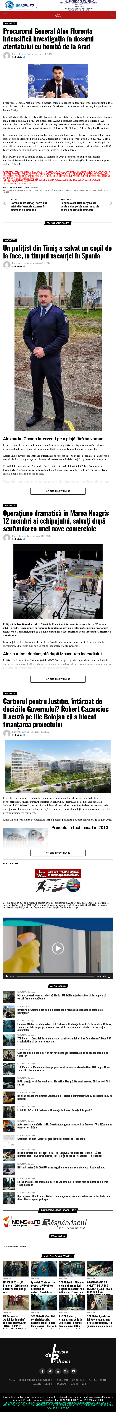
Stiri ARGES (34, 1402)
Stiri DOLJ (101, 1402)
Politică (93, 1379)
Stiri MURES (57, 1405)
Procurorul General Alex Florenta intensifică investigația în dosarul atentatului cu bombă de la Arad (56, 191)
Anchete (48, 1383)
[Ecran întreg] (109, 976)
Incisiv (18, 57)
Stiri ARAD (21, 1402)
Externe (103, 1379)
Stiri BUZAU (59, 1402)
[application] (58, 948)
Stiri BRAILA (62, 1407)
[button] (58, 948)
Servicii (74, 1383)
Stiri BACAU (46, 1402)
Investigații (61, 1383)
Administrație (78, 1379)
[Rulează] (6, 976)
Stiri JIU (26, 1405)
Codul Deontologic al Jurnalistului (36, 1379)
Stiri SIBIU (84, 1405)
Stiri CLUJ (89, 1402)
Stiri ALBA (10, 1402)
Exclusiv (37, 1383)
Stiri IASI (16, 1405)
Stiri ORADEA (71, 1405)
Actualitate (62, 1379)
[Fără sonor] (104, 976)
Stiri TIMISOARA (99, 1405)
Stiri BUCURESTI (75, 1402)
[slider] (55, 976)
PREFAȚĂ (12, 1379)
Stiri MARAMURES (40, 1405)
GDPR (84, 1383)
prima (35, 188)
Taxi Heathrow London (14, 1246)
